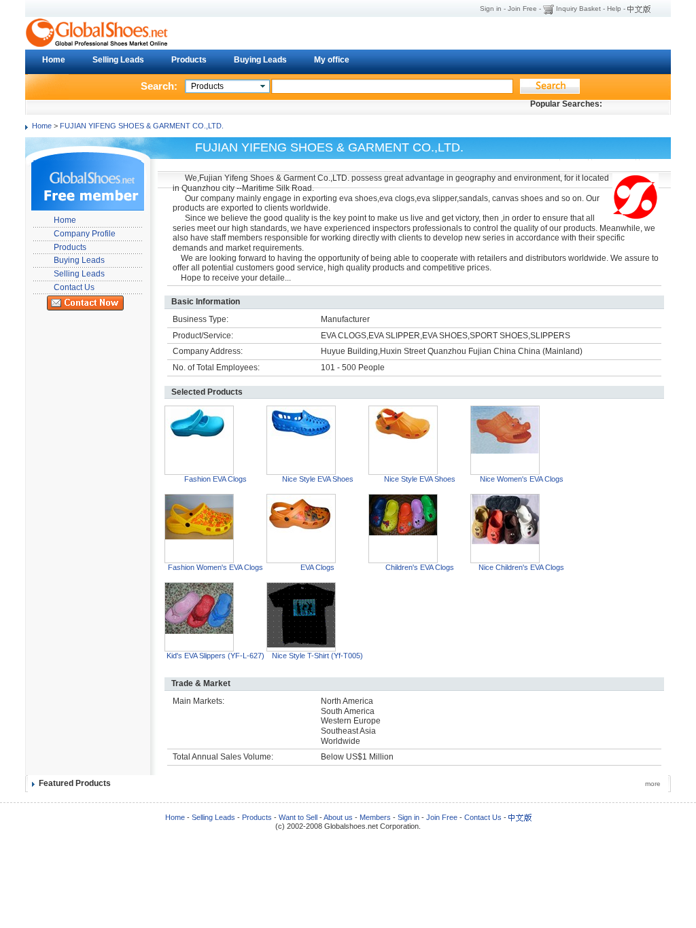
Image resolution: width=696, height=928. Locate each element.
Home (53, 60)
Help (614, 8)
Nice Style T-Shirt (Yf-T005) (317, 656)
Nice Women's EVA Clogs (521, 479)
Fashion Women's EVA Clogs (215, 567)
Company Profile (85, 233)
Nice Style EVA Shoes (317, 479)
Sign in (491, 8)
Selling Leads (118, 60)
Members (375, 817)
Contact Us (74, 287)
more (653, 783)
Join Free (522, 8)
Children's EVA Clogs (419, 567)
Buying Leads (260, 60)
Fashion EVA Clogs (215, 479)
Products (189, 60)
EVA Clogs (317, 567)
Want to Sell (298, 817)
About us (338, 817)
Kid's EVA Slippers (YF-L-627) (215, 656)
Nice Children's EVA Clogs (521, 567)
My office (331, 60)
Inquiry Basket (578, 8)
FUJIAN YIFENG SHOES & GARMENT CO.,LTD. (142, 126)
